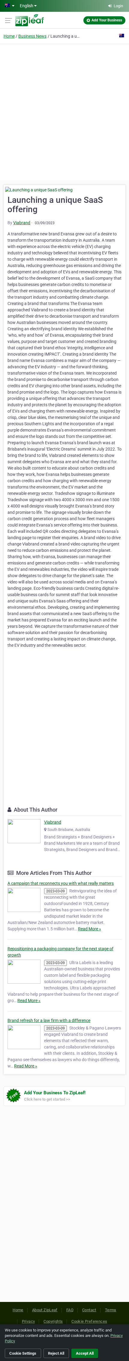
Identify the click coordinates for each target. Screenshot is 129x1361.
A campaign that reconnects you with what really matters (61, 883)
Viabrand (21, 222)
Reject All (56, 1353)
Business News (32, 36)
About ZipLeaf (45, 1310)
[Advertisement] (64, 111)
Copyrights (53, 1321)
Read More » (89, 928)
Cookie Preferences (89, 1321)
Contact (89, 1310)
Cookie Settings (22, 1353)
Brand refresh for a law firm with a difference (49, 1020)
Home (9, 36)
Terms (110, 1310)
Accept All (85, 1353)
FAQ (70, 1310)
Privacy (28, 1321)
